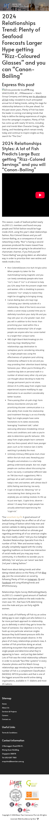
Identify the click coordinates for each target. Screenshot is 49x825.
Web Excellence (24, 819)
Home (4, 704)
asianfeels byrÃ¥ (14, 517)
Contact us (6, 719)
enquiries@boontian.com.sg (13, 761)
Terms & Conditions (9, 732)
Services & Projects (9, 711)
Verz (34, 819)
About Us (5, 708)
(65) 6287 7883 (10, 757)
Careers (5, 715)
